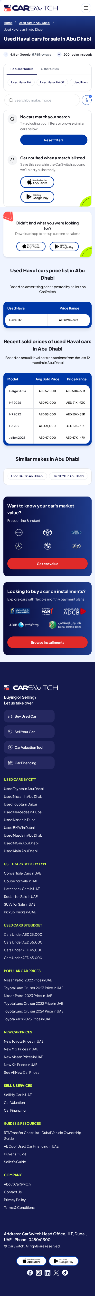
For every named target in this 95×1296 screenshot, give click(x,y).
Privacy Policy (15, 1199)
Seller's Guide (15, 1161)
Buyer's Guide (15, 1154)
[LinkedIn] (47, 1273)
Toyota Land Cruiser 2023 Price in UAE (34, 988)
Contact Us (13, 1192)
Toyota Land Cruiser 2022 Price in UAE (33, 1003)
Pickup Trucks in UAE (20, 912)
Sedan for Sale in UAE (21, 896)
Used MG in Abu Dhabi (21, 843)
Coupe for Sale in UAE (21, 881)
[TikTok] (65, 1273)
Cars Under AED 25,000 (23, 934)
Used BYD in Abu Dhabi (68, 476)
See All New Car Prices (21, 1072)
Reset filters (54, 140)
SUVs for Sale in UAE (20, 904)
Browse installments (47, 642)
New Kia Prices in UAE (21, 1064)
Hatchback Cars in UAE (22, 888)
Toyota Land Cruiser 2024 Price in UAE (34, 1011)
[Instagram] (39, 1273)
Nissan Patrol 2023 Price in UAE (28, 995)
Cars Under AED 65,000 (23, 957)
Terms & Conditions (19, 1207)
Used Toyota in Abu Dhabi (24, 788)
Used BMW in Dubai (19, 827)
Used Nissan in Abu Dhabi (23, 796)
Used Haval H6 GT (52, 82)
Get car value (47, 563)
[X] (56, 1273)
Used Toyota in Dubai (20, 804)
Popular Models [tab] (21, 69)
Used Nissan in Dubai (20, 819)
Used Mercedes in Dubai (23, 812)
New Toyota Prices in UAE (24, 1041)
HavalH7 (15, 320)
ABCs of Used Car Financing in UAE (31, 1146)
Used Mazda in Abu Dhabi (23, 835)
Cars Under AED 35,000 (23, 942)
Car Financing (15, 1110)
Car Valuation (14, 1102)
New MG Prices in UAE (21, 1049)
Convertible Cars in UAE (22, 873)
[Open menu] (77, 8)
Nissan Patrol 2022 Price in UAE (28, 980)
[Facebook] (30, 1273)
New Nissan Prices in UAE (23, 1057)
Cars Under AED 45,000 (23, 950)
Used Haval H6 (21, 82)
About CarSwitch (17, 1184)
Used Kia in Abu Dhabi (21, 851)
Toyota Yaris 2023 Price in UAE (27, 1019)
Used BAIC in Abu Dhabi (27, 476)
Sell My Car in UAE (18, 1094)
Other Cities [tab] (50, 69)
